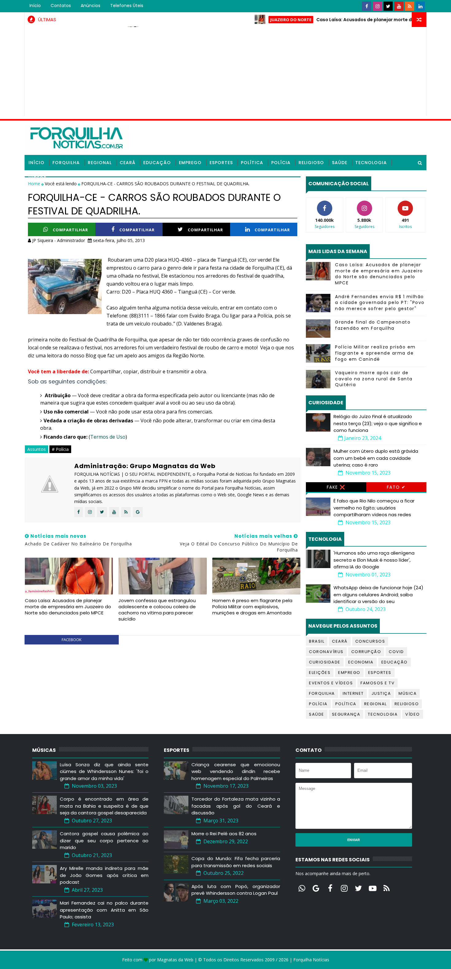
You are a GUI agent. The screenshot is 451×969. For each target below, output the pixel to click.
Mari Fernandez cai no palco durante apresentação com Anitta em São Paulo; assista (104, 910)
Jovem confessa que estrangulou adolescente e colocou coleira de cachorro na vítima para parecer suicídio (157, 609)
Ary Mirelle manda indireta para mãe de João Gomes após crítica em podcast (104, 875)
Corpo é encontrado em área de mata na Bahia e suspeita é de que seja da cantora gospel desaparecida (104, 806)
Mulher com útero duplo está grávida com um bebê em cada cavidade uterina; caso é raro (375, 458)
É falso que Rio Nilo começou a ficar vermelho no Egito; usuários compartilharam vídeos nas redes (373, 508)
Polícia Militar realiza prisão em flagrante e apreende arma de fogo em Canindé (375, 353)
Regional (100, 163)
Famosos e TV (377, 683)
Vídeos (37, 178)
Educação (157, 163)
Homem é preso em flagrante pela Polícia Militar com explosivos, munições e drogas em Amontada (252, 606)
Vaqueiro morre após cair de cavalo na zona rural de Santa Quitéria (374, 379)
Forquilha (66, 163)
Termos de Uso (107, 436)
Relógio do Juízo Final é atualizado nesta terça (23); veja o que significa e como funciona (377, 423)
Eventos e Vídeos (331, 683)
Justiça (381, 693)
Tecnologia (371, 163)
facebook (72, 639)
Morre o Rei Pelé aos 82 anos (223, 833)
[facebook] (366, 6)
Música (408, 693)
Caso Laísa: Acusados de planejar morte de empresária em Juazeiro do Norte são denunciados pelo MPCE (68, 606)
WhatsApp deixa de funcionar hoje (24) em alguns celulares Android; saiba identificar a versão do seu (378, 594)
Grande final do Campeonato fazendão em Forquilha (373, 325)
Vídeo (412, 714)
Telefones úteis (126, 5)
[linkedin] (420, 6)
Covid (396, 652)
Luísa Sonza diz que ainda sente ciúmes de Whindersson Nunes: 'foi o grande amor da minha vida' (104, 771)
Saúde (339, 163)
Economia (361, 662)
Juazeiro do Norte (271, 19)
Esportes (221, 163)
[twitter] (388, 6)
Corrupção (366, 652)
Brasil (316, 641)
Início (35, 5)
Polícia (281, 163)
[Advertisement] (225, 73)
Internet (353, 693)
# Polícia (60, 449)
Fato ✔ (396, 487)
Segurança (346, 714)
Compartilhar (70, 230)
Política (252, 163)
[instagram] (377, 6)
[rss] (409, 6)
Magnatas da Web (175, 960)
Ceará (127, 163)
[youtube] (398, 6)
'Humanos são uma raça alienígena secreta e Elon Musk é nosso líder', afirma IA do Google (373, 560)
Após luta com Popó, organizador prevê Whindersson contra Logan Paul (235, 890)
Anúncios (90, 5)
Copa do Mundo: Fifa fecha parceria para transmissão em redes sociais (235, 862)
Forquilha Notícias (311, 960)
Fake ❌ (336, 487)
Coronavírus (326, 652)
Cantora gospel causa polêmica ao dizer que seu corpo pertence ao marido (104, 840)
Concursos (370, 641)
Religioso (311, 163)
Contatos (61, 5)
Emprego (190, 163)
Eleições (319, 672)
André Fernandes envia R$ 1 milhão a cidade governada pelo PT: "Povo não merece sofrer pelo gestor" (380, 303)
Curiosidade (325, 662)
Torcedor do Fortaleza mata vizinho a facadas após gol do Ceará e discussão (235, 806)
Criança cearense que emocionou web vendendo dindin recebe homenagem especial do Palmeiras (235, 771)
